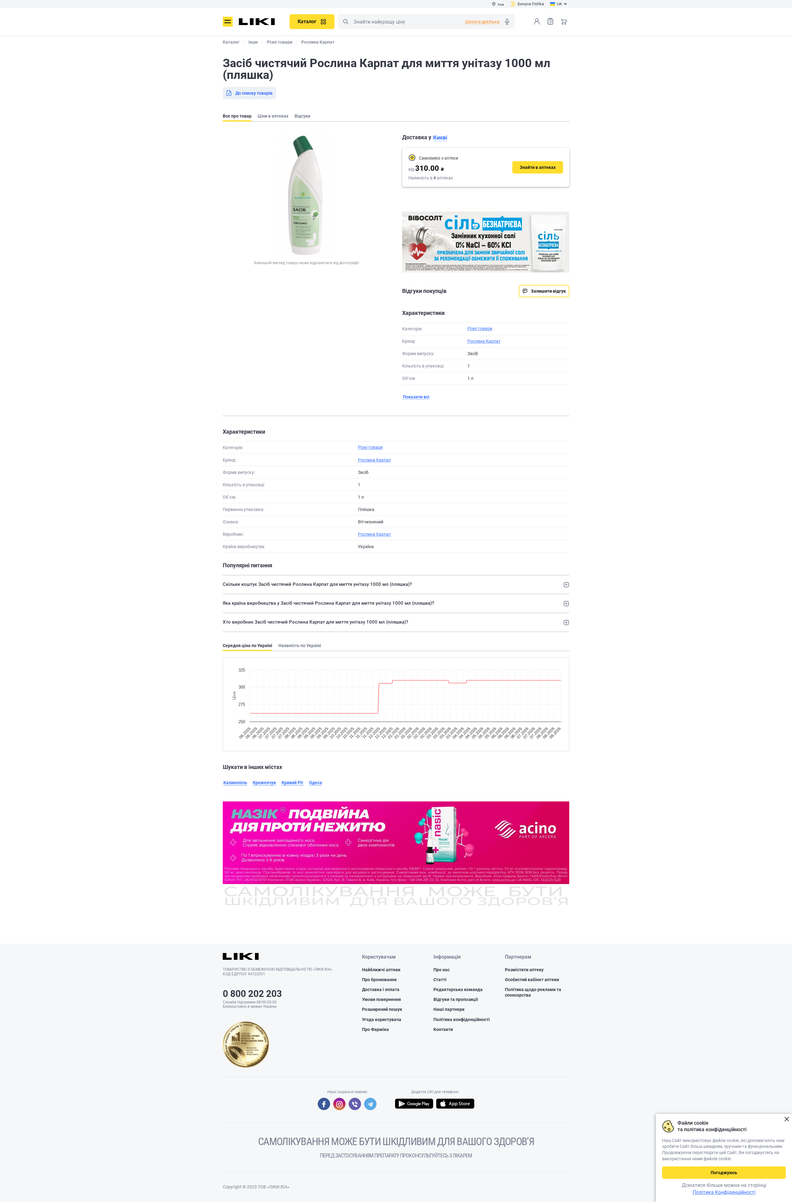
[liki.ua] (257, 21)
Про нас (441, 969)
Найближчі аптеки (381, 969)
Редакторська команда (458, 989)
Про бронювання (379, 979)
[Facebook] (324, 1104)
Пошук (345, 21)
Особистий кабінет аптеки (532, 979)
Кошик (564, 21)
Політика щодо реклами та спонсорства (533, 992)
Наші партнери (448, 1009)
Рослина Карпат (484, 341)
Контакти (443, 1029)
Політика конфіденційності (461, 1019)
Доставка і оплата (380, 989)
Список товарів (550, 21)
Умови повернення (381, 999)
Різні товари (479, 328)
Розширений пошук (382, 1009)
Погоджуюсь (724, 1172)
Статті (439, 979)
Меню (228, 22)
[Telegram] (370, 1104)
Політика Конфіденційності (724, 1192)
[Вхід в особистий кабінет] (537, 21)
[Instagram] (339, 1104)
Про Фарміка (375, 1029)
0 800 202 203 (252, 993)
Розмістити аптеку (524, 969)
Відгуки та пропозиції (455, 999)
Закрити (786, 1119)
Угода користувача (381, 1019)
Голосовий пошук (507, 22)
